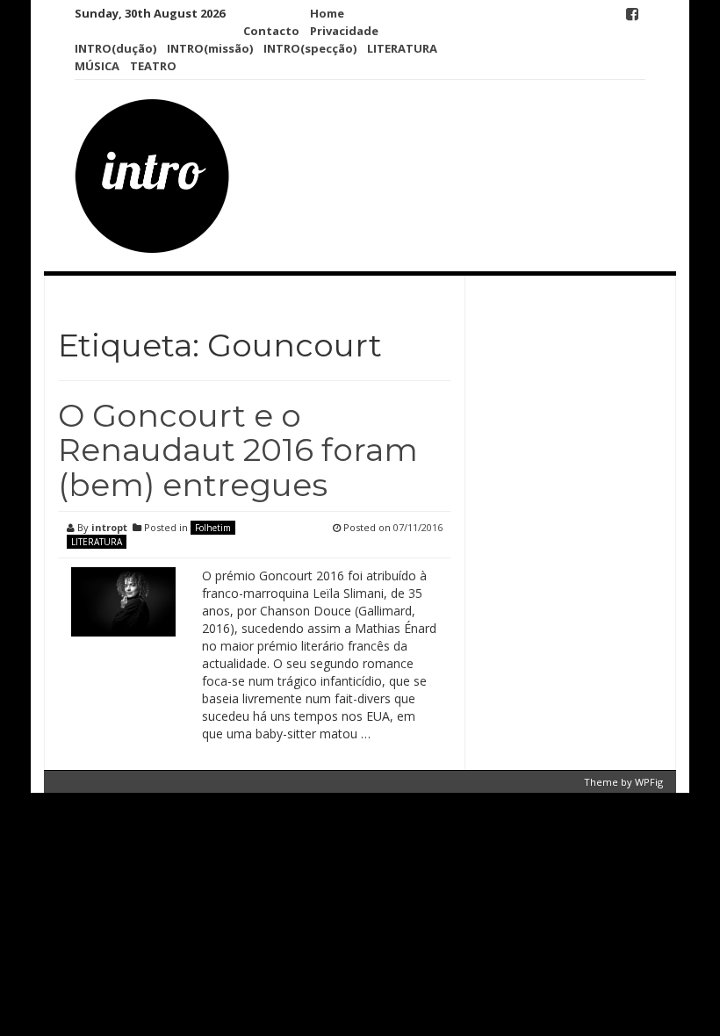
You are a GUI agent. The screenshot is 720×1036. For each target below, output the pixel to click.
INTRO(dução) (115, 48)
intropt (109, 527)
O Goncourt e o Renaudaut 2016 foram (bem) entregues (238, 450)
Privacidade (344, 31)
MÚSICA (97, 66)
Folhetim (213, 528)
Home (327, 13)
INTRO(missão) (210, 48)
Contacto (271, 31)
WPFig (649, 781)
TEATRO (153, 66)
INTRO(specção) (309, 48)
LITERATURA (402, 48)
